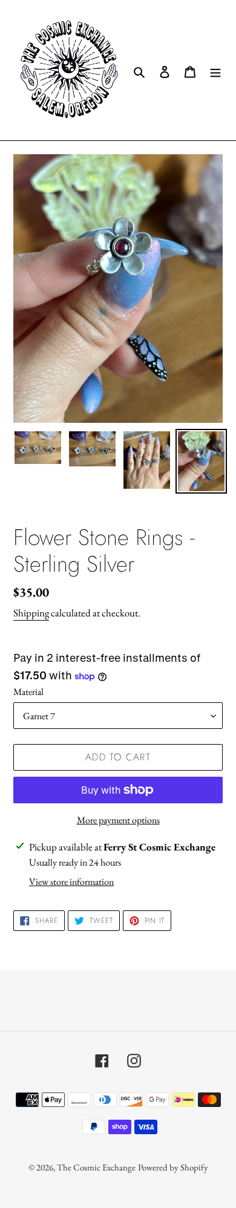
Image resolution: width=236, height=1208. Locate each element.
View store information (71, 881)
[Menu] (215, 70)
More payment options (118, 820)
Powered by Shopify (173, 1167)
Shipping (31, 612)
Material (28, 691)
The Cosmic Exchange (96, 1167)
